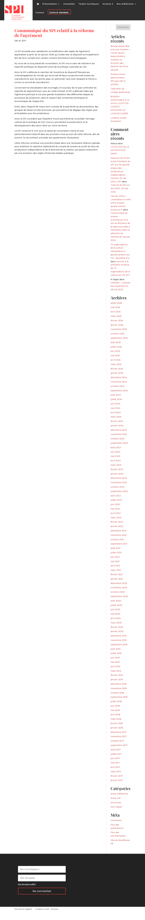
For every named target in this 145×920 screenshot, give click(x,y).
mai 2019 (115, 662)
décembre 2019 (118, 635)
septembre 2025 (119, 338)
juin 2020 (115, 609)
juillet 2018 (116, 701)
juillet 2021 (116, 552)
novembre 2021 (119, 535)
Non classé (116, 807)
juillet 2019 (116, 653)
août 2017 (116, 749)
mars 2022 (116, 517)
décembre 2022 (119, 478)
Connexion (116, 820)
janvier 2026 (117, 325)
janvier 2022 (117, 526)
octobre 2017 (117, 741)
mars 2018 (116, 719)
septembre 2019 (119, 644)
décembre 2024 (119, 377)
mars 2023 (116, 465)
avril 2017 (115, 767)
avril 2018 (115, 714)
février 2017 (117, 776)
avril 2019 (115, 666)
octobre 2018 (117, 692)
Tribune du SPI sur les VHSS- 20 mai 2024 (120, 188)
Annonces (116, 802)
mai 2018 (115, 710)
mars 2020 (116, 622)
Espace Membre (59, 13)
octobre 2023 (117, 438)
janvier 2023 (117, 474)
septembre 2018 (119, 697)
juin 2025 (115, 351)
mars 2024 (116, 416)
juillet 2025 (116, 347)
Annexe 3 (108, 4)
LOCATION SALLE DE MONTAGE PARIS (120, 150)
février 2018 (117, 723)
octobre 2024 (117, 386)
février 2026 (117, 320)
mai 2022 (115, 508)
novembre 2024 (119, 382)
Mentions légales (23, 909)
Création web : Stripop (46, 909)
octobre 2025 (117, 333)
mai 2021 (115, 561)
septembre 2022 (119, 491)
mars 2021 (116, 570)
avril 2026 (116, 311)
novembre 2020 (119, 587)
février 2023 (117, 469)
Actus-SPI (116, 798)
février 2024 (117, 421)
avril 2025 (116, 360)
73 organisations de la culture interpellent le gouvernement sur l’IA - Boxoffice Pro (120, 251)
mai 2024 (115, 408)
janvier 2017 (117, 780)
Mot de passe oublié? (27, 884)
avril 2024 (116, 412)
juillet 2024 (116, 399)
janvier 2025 (117, 373)
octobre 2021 (117, 539)
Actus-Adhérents (119, 793)
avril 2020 (116, 618)
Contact (39, 13)
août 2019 (116, 649)
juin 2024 (115, 403)
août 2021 (116, 548)
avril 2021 (115, 565)
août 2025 (116, 342)
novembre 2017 (119, 736)
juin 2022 (115, 504)
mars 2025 (116, 364)
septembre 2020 (119, 596)
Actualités (69, 4)
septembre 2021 (119, 543)
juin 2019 (115, 657)
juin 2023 (115, 452)
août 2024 (116, 395)
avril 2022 (116, 513)
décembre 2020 (119, 583)
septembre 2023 (119, 443)
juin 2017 (115, 758)
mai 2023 (115, 456)
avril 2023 (116, 460)
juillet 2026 (116, 303)
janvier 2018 (117, 727)
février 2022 (117, 522)
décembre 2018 (118, 684)
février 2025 (117, 368)
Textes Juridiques (89, 4)
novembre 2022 (119, 482)
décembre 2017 (118, 732)
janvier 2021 (117, 579)
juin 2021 (115, 557)
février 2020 (117, 627)
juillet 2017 (116, 754)
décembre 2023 (119, 430)
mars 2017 (116, 771)
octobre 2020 (118, 592)
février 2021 (117, 574)
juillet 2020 (116, 605)
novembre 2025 (119, 329)
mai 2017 (115, 762)
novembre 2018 (119, 688)
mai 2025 (115, 355)
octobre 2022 (117, 487)
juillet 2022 (116, 500)
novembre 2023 (119, 434)
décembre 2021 (118, 530)
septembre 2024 (119, 390)
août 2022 (116, 495)
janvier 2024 (117, 425)
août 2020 (116, 600)
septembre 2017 (119, 745)
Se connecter (42, 891)
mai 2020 (115, 614)
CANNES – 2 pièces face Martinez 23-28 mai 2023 (120, 286)
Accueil (38, 6)
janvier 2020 (117, 631)
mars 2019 (116, 671)
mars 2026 (116, 316)
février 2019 (117, 675)
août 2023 (116, 447)
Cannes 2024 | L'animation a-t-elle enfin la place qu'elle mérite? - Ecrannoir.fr (121, 203)
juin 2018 (115, 706)
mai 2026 (115, 307)
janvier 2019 (117, 679)
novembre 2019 (119, 640)
